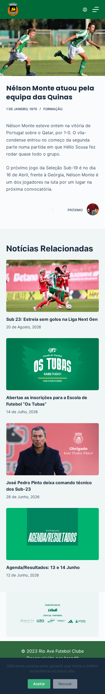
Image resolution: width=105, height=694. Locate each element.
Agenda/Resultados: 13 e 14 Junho (43, 567)
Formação (52, 109)
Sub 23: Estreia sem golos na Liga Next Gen (52, 319)
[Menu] (95, 9)
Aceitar (39, 684)
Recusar (65, 684)
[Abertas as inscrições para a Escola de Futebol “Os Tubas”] (52, 364)
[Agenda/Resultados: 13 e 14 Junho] (52, 534)
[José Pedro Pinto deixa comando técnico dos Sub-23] (52, 449)
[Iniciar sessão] (85, 10)
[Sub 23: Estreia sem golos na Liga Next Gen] (52, 286)
